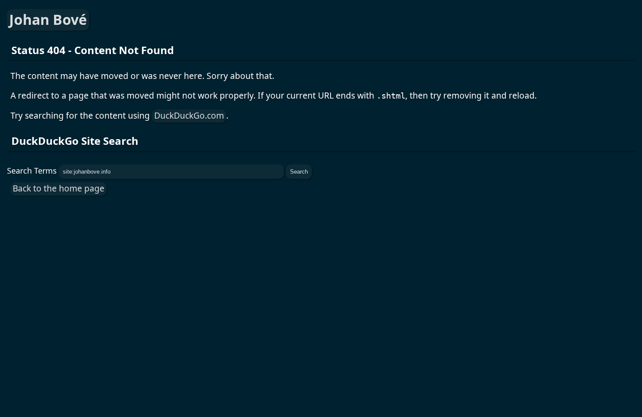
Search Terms (32, 170)
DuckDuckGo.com (189, 115)
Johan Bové (48, 19)
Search (299, 171)
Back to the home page (58, 188)
